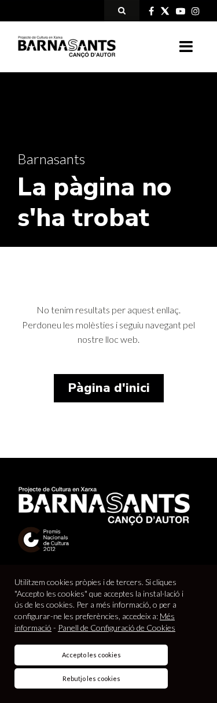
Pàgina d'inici (109, 388)
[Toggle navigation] (186, 47)
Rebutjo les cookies (91, 678)
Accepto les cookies (91, 654)
